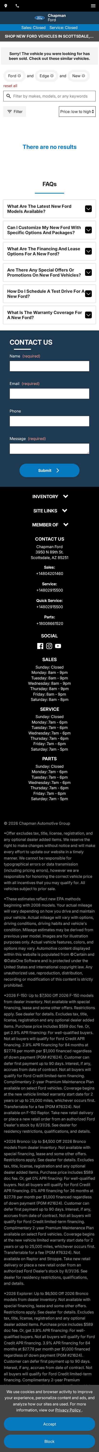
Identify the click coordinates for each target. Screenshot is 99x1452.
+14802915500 (49, 590)
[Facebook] (40, 646)
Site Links (45, 511)
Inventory (45, 497)
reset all (10, 85)
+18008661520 (49, 623)
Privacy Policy (68, 1410)
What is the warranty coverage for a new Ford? (44, 315)
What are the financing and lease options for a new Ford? (43, 251)
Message (28, 438)
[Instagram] (49, 646)
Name (25, 356)
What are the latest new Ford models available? (39, 209)
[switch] (93, 6)
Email (25, 383)
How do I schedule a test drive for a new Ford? (46, 294)
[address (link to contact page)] (6, 6)
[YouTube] (58, 646)
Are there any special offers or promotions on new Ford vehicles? (44, 272)
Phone (15, 411)
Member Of (45, 525)
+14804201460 (49, 573)
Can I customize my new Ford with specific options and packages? (44, 230)
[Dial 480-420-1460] (17, 6)
